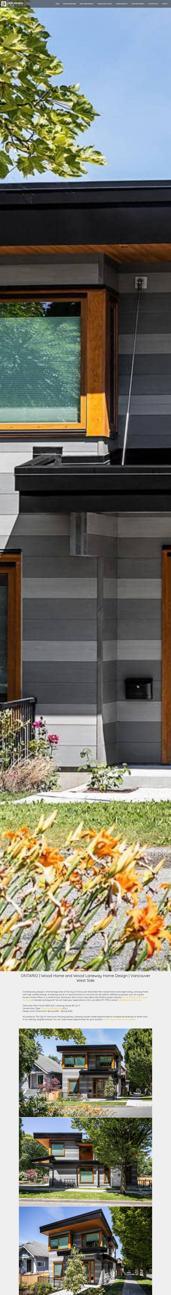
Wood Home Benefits (87, 4)
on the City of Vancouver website (119, 1019)
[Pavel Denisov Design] (12, 3)
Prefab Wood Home (69, 4)
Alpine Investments (137, 4)
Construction (153, 4)
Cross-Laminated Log (51, 1008)
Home (57, 4)
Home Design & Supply (105, 4)
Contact (165, 4)
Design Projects (121, 4)
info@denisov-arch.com (130, 1000)
